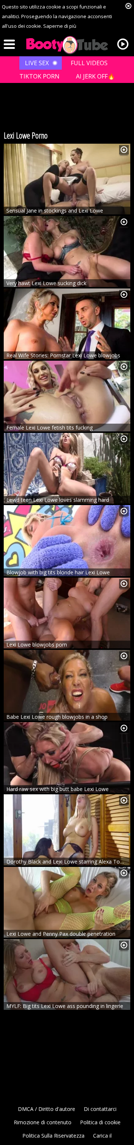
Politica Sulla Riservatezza (53, 1135)
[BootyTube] (67, 45)
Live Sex (37, 63)
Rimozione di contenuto (42, 1122)
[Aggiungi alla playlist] (124, 149)
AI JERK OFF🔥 (95, 76)
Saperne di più (59, 26)
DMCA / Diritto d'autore (46, 1108)
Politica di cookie (100, 1122)
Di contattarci (100, 1108)
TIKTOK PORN (39, 76)
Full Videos (89, 63)
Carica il (102, 1135)
